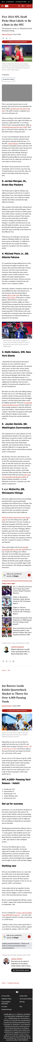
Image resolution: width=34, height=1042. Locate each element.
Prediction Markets (13, 983)
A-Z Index (4, 1006)
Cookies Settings (7, 1009)
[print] (13, 661)
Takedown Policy (6, 999)
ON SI (3, 2)
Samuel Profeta (6, 706)
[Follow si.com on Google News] (29, 575)
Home (3, 670)
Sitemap (22, 1002)
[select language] (23, 6)
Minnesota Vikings (8, 79)
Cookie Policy (23, 996)
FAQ (21, 1006)
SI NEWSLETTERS (21, 2)
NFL (9, 670)
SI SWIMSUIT (10, 2)
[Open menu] (3, 6)
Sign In (28, 6)
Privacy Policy (6, 996)
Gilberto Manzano (7, 34)
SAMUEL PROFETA (16, 959)
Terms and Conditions (26, 999)
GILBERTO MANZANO (17, 647)
